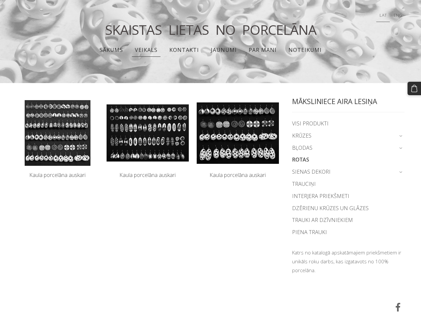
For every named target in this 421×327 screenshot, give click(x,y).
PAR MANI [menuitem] (263, 50)
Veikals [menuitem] (146, 50)
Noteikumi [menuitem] (305, 50)
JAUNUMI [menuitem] (224, 50)
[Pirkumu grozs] (414, 88)
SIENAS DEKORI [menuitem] (311, 171)
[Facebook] (398, 307)
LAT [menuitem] (383, 15)
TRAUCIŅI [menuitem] (304, 183)
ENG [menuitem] (398, 15)
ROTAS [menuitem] (300, 159)
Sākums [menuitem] (111, 50)
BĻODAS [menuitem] (302, 147)
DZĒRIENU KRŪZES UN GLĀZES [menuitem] (330, 208)
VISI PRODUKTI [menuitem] (310, 123)
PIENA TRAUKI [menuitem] (309, 232)
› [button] (401, 136)
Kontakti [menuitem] (184, 50)
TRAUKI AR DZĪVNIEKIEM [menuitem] (322, 220)
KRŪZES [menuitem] (301, 135)
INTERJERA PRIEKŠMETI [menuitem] (320, 196)
